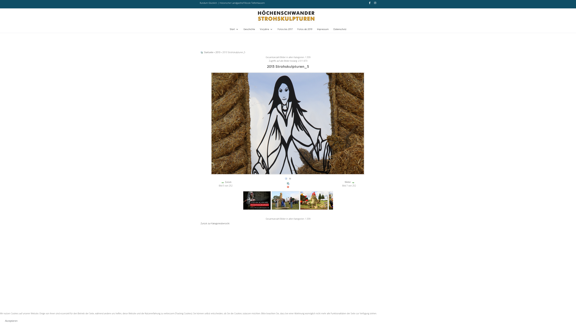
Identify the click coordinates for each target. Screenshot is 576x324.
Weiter (348, 182)
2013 (217, 52)
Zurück (228, 182)
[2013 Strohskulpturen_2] (314, 200)
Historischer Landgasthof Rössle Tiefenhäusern (242, 3)
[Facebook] (369, 2)
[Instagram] (375, 2)
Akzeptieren (11, 320)
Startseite (208, 52)
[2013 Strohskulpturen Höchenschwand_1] (257, 200)
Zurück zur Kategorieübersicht (215, 223)
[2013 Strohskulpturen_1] (285, 200)
